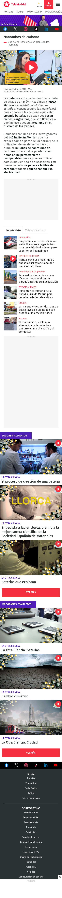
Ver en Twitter (16, 765)
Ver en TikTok (36, 765)
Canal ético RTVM (31, 852)
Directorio (31, 827)
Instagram (26, 29)
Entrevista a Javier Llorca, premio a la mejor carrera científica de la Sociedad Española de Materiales (31, 503)
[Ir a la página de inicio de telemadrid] (15, 4)
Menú (57, 4)
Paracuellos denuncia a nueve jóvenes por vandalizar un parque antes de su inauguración (10, 277)
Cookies (31, 872)
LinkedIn (46, 29)
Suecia (22, 303)
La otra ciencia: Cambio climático (31, 671)
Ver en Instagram (26, 765)
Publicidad (31, 832)
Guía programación (31, 798)
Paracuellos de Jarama (32, 272)
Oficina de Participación (31, 857)
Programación (53, 12)
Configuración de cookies (31, 877)
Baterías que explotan (31, 557)
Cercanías (24, 237)
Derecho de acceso (31, 837)
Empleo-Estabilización (31, 842)
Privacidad (31, 862)
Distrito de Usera (29, 256)
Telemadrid (31, 783)
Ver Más (31, 592)
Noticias (8, 12)
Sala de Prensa (31, 812)
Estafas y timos (27, 287)
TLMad (20, 12)
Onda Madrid (34, 12)
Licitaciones (31, 847)
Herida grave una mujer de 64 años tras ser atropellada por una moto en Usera (10, 261)
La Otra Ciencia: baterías (31, 625)
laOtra (31, 793)
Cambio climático (14, 696)
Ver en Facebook (6, 765)
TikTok (36, 29)
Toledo (23, 318)
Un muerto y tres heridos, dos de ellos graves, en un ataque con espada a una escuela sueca (10, 308)
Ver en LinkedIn (46, 765)
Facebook (5, 29)
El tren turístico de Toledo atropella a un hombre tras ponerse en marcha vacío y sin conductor (10, 323)
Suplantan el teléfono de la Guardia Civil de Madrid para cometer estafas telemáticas (10, 292)
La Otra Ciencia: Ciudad (31, 717)
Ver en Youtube (55, 765)
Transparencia (31, 822)
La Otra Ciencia (10, 477)
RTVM (31, 774)
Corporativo (31, 808)
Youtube (57, 29)
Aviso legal (31, 867)
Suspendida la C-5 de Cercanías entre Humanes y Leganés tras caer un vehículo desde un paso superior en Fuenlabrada (10, 242)
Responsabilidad (31, 817)
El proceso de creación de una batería (31, 456)
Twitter (15, 29)
